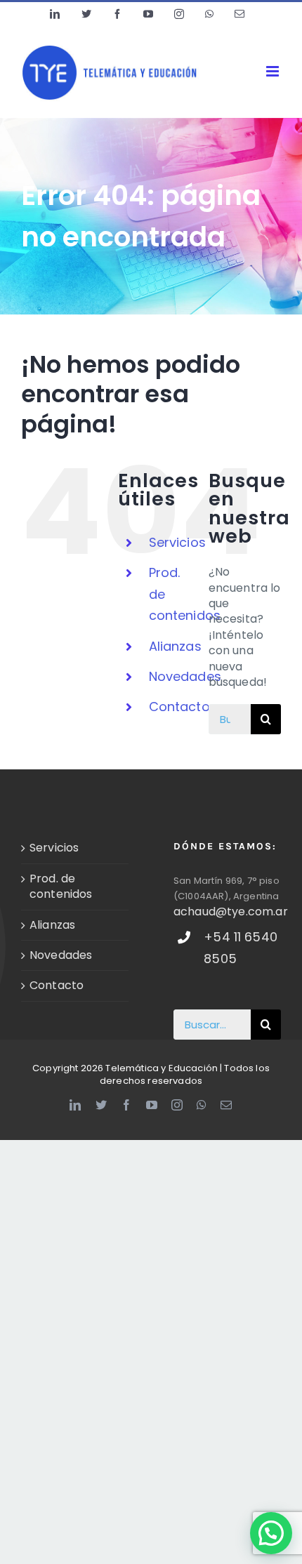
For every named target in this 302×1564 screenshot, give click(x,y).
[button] (271, 1533)
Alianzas (175, 646)
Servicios (177, 542)
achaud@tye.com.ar (230, 911)
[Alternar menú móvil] (273, 71)
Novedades (185, 676)
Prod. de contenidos (61, 886)
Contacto (179, 706)
